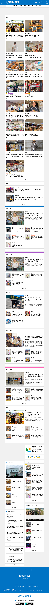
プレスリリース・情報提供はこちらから (31, 584)
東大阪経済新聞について (16, 584)
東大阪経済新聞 (12, 2)
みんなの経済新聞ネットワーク (24, 596)
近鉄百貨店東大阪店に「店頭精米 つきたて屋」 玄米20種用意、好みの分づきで (14, 136)
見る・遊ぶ (15, 5)
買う (21, 5)
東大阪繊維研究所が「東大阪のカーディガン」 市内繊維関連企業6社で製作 (34, 155)
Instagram (42, 2)
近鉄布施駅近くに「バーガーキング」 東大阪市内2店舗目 (34, 95)
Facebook (36, 2)
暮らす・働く (27, 5)
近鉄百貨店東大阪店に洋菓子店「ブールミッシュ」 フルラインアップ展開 (14, 175)
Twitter (39, 2)
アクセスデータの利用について (18, 586)
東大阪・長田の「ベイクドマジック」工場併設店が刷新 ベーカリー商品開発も (14, 76)
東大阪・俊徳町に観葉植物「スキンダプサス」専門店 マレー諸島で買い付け (14, 96)
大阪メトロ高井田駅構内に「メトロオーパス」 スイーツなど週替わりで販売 (14, 156)
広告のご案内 (36, 586)
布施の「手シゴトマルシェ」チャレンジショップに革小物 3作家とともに (33, 56)
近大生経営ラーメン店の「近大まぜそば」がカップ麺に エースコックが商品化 (14, 37)
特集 (40, 5)
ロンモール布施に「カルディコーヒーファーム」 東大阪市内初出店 (33, 135)
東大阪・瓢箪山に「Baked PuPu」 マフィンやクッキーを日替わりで (34, 36)
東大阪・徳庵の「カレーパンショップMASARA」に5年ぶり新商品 (33, 116)
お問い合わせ (29, 586)
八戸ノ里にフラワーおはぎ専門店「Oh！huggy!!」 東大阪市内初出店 (14, 116)
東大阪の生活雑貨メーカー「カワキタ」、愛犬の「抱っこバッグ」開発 (14, 56)
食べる (9, 5)
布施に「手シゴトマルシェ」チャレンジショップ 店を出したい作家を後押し (33, 76)
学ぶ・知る (34, 5)
